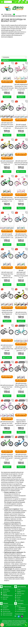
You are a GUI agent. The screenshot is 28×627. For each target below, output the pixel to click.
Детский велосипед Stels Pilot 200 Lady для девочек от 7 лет (21, 348)
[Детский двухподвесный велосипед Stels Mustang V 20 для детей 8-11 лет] (21, 254)
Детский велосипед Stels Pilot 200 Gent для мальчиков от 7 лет (7, 88)
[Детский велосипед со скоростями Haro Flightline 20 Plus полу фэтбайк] (7, 331)
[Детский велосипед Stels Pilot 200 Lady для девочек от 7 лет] (21, 331)
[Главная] (2, 14)
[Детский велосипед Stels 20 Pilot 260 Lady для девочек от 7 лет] (21, 218)
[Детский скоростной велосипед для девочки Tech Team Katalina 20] (21, 145)
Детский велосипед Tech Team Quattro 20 (21, 313)
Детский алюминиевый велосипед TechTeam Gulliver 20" (7, 162)
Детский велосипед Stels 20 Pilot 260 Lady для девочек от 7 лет (21, 235)
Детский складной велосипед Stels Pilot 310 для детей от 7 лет (7, 235)
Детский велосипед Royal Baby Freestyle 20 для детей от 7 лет (7, 199)
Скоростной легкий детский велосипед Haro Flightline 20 (7, 312)
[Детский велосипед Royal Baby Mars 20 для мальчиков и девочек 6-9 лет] (21, 442)
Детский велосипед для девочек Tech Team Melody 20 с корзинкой (7, 423)
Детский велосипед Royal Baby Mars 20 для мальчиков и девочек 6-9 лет (21, 457)
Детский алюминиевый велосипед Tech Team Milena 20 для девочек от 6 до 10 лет (21, 87)
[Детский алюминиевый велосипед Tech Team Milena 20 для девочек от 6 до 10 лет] (21, 68)
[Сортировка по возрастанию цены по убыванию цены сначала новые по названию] (14, 57)
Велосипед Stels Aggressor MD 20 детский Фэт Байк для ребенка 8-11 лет (21, 422)
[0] (18, 1)
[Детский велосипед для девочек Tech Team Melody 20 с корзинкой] (7, 405)
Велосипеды (7, 14)
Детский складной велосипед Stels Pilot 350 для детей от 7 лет (21, 126)
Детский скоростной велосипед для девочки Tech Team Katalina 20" (20, 162)
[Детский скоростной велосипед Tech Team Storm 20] (7, 106)
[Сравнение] (22, 1)
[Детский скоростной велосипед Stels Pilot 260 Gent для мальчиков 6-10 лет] (7, 254)
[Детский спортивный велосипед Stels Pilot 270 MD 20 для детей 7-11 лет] (7, 442)
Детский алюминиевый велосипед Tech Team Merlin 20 (21, 199)
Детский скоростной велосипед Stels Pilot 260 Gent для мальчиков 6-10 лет (7, 275)
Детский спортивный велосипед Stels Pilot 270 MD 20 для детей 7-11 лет (7, 457)
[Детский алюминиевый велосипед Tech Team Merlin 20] (21, 181)
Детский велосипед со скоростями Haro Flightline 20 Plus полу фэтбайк (7, 348)
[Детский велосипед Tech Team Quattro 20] (21, 294)
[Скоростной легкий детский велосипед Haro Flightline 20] (7, 294)
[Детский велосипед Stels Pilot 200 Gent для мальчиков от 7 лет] (7, 68)
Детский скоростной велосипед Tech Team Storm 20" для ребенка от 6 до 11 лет (7, 125)
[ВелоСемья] (14, 8)
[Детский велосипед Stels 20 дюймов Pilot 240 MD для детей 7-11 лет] (21, 367)
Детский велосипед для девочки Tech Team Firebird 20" (7, 387)
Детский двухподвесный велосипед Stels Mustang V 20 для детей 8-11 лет (21, 274)
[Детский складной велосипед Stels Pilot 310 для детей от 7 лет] (7, 218)
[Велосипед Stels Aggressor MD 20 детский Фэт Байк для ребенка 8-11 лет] (21, 405)
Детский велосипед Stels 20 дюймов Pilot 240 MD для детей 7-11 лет (21, 386)
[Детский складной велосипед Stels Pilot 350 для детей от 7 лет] (21, 106)
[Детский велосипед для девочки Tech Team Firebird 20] (7, 367)
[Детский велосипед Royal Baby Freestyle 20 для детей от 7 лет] (7, 181)
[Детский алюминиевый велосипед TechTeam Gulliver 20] (7, 145)
